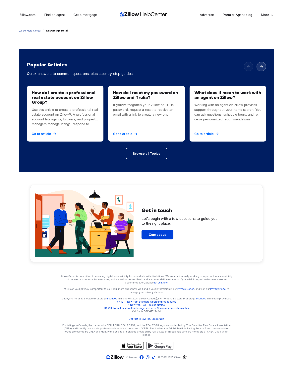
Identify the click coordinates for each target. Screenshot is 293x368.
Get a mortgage (85, 15)
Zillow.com (27, 15)
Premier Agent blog (237, 15)
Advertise (207, 15)
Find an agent (54, 15)
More (265, 15)
